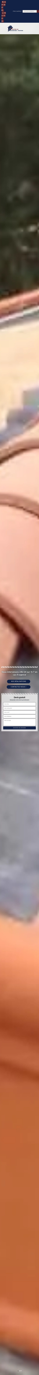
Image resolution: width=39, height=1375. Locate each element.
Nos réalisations (18, 681)
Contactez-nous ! (18, 687)
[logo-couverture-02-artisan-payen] (15, 28)
